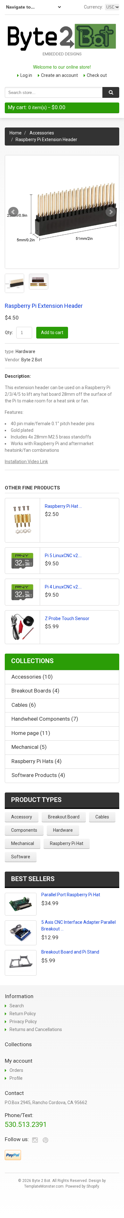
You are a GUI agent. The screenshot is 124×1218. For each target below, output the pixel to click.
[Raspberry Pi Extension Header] (62, 212)
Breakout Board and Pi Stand (70, 951)
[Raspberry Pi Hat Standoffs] (22, 520)
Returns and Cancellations (36, 1029)
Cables (102, 816)
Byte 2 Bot (31, 359)
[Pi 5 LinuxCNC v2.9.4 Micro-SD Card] (22, 561)
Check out (97, 75)
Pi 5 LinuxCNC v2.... (63, 555)
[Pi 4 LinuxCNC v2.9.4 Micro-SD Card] (22, 592)
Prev (13, 212)
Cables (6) (23, 705)
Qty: (9, 332)
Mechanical (22, 843)
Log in (26, 75)
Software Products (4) (38, 775)
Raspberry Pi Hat (66, 843)
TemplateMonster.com (44, 1186)
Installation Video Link (26, 461)
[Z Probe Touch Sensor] (22, 627)
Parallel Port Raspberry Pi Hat (70, 894)
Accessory (21, 816)
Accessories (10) (32, 677)
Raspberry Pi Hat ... (63, 506)
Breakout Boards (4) (35, 690)
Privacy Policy (23, 1021)
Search (17, 1005)
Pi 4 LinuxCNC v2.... (63, 586)
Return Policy (23, 1013)
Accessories (42, 132)
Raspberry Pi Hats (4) (36, 761)
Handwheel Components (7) (44, 719)
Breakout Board (63, 816)
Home (16, 132)
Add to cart (52, 332)
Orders (16, 1070)
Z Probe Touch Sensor (67, 618)
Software (20, 856)
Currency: (93, 6)
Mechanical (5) (29, 747)
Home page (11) (30, 733)
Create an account (59, 75)
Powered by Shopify (82, 1186)
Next (111, 212)
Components (24, 830)
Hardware (25, 351)
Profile (16, 1078)
